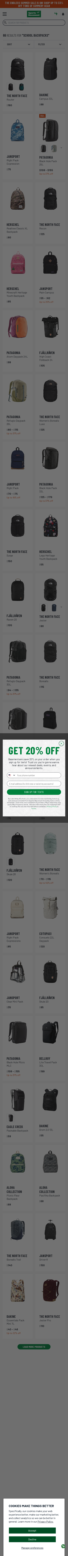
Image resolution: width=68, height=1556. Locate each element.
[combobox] (11, 775)
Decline (32, 1539)
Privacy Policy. (45, 1521)
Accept (32, 1530)
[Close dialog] (61, 743)
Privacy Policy (52, 806)
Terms (33, 808)
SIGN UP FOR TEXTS (34, 791)
